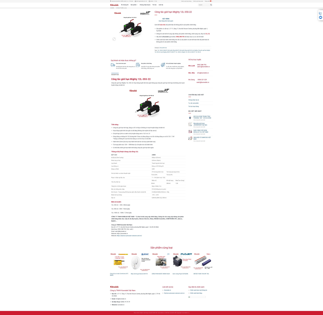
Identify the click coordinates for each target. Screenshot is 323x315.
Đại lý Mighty (163, 52)
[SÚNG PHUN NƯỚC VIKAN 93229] (161, 262)
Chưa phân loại (121, 8)
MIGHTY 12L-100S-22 (176, 52)
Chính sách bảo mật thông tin (198, 290)
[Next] (213, 261)
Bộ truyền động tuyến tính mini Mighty (189, 50)
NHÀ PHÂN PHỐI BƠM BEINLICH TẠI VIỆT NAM (200, 131)
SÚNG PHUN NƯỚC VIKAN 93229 (161, 274)
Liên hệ (161, 5)
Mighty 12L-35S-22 (186, 52)
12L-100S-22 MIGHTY (162, 50)
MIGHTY (169, 52)
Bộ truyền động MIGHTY (173, 50)
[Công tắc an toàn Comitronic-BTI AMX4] (119, 262)
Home (112, 8)
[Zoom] (114, 39)
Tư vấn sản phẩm (193, 103)
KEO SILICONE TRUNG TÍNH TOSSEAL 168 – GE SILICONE (202, 117)
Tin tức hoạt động (193, 106)
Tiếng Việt (207, 1)
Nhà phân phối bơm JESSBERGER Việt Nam (200, 124)
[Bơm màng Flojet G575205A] (182, 262)
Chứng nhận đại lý (145, 5)
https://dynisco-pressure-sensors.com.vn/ (129, 235)
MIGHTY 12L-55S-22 (196, 52)
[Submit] (211, 4)
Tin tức (154, 5)
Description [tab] (115, 74)
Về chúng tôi (124, 5)
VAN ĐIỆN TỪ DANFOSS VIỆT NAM (202, 138)
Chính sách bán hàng (186, 1)
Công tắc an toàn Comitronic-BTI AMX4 (119, 274)
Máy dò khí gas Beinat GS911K (139, 274)
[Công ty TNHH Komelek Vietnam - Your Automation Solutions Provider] (114, 5)
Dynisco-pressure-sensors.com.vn (174, 293)
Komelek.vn (167, 290)
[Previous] (109, 261)
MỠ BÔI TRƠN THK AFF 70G (201, 274)
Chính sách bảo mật (198, 1)
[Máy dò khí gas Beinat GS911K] (140, 262)
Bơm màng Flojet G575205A (180, 274)
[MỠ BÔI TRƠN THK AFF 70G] (203, 262)
